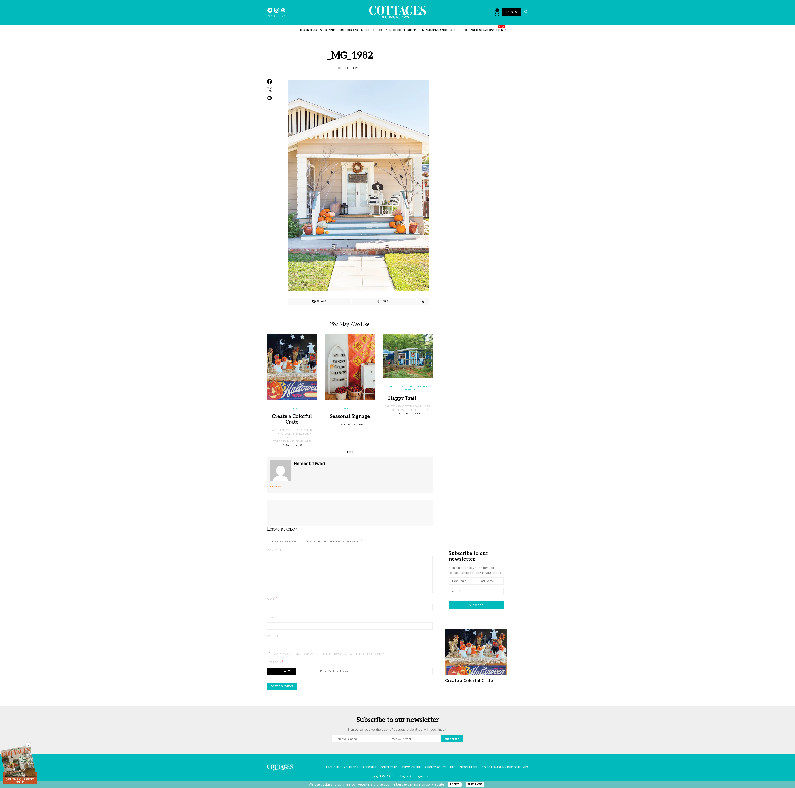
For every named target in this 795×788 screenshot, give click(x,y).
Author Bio (275, 486)
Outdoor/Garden (351, 29)
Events (501, 29)
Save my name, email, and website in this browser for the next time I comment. (331, 654)
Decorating (397, 386)
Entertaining (328, 29)
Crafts (292, 408)
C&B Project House (392, 29)
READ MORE (475, 784)
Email (272, 617)
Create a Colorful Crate (292, 419)
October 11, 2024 (350, 68)
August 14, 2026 (294, 444)
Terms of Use (411, 767)
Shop (453, 29)
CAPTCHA (276, 662)
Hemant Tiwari (309, 463)
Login (512, 12)
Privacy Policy (435, 767)
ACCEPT (455, 784)
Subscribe (476, 605)
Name (272, 599)
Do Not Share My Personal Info (505, 767)
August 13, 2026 (352, 424)
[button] (347, 451)
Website (273, 635)
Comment (274, 550)
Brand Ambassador (435, 29)
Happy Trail (408, 398)
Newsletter (469, 767)
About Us (332, 767)
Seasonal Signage (350, 416)
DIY (356, 408)
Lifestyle (371, 29)
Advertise (351, 767)
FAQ (452, 767)
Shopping (413, 29)
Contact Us (389, 767)
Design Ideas (308, 29)
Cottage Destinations (479, 29)
